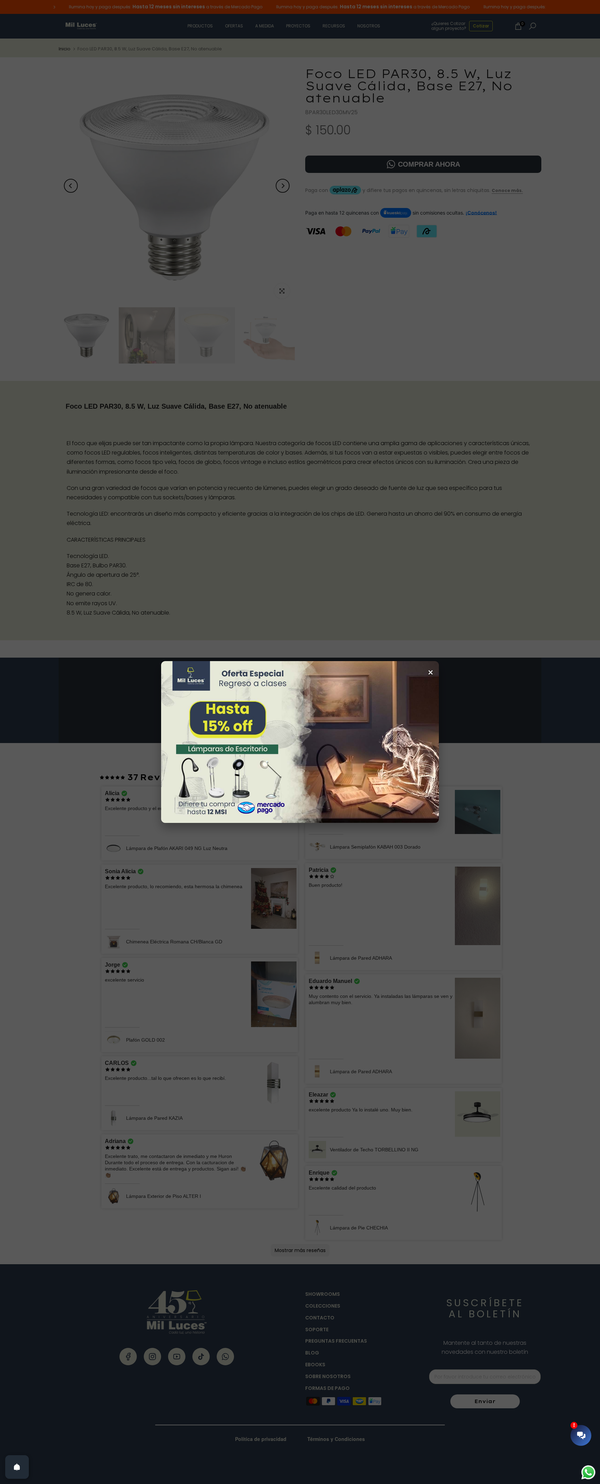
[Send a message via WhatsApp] (588, 1472)
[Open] (17, 1467)
